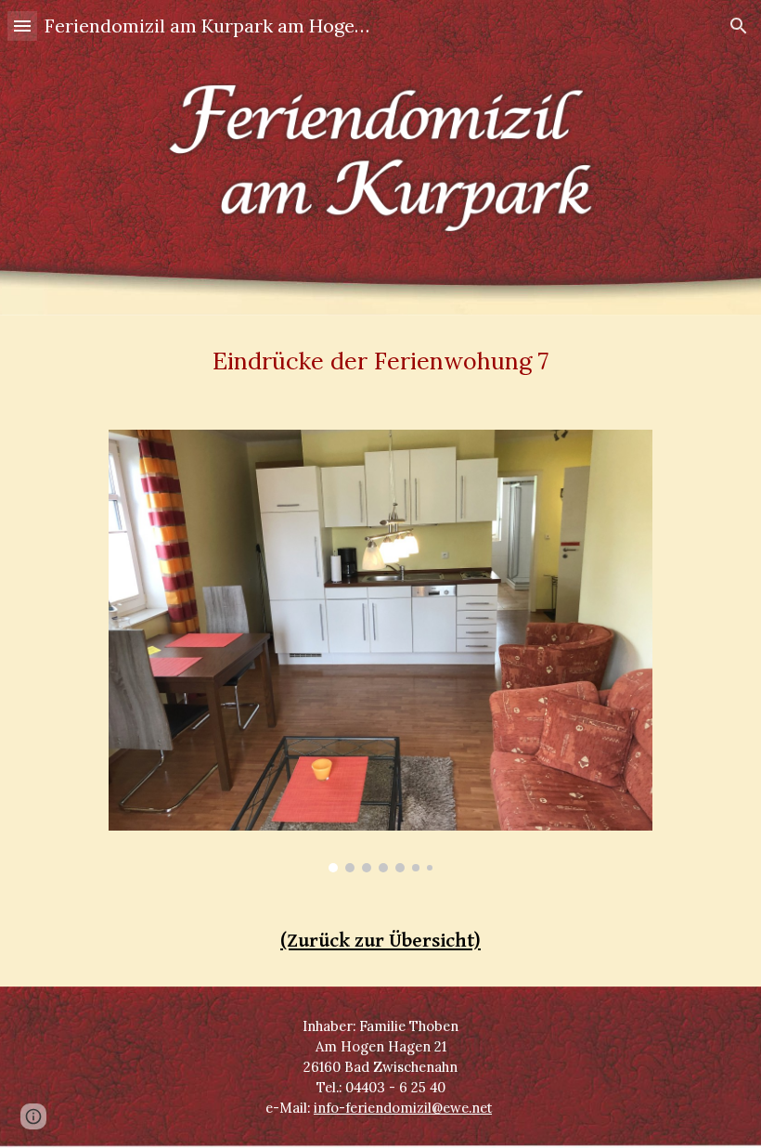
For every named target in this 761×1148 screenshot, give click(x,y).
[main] (380, 361)
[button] (22, 25)
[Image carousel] (380, 650)
